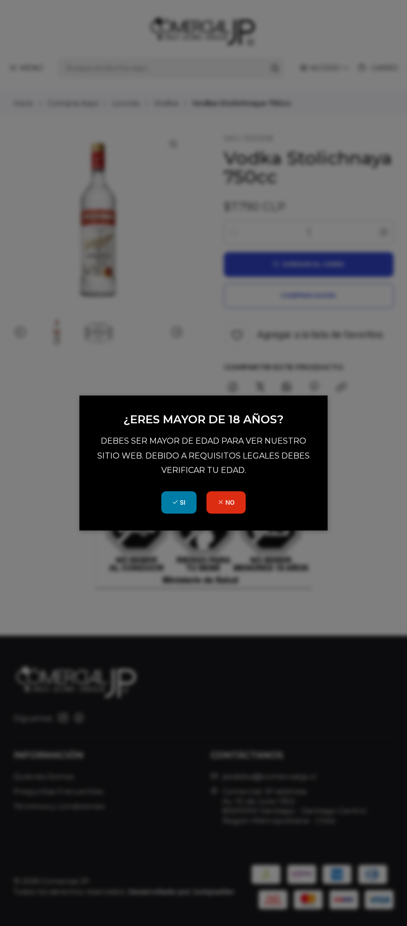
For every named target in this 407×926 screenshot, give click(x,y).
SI (181, 502)
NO (229, 502)
